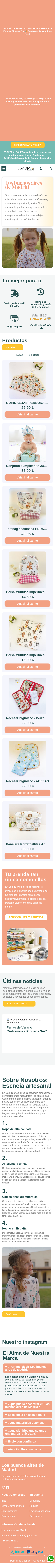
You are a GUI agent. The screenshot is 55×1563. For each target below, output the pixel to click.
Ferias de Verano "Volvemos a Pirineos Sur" (27, 1029)
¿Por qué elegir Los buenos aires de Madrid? (25, 1368)
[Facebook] (8, 1488)
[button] (28, 145)
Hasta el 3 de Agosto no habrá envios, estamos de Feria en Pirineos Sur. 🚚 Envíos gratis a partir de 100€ (27, 31)
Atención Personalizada (24, 1449)
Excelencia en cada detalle (26, 1414)
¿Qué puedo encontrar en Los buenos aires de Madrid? (27, 1405)
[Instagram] (3, 1488)
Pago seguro (14, 326)
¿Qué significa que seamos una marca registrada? (25, 1432)
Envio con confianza (22, 1441)
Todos (19, 355)
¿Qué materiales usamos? (26, 1422)
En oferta (34, 355)
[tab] (27, 1368)
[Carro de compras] (45, 168)
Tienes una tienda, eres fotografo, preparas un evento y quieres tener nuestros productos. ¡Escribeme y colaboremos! (27, 101)
